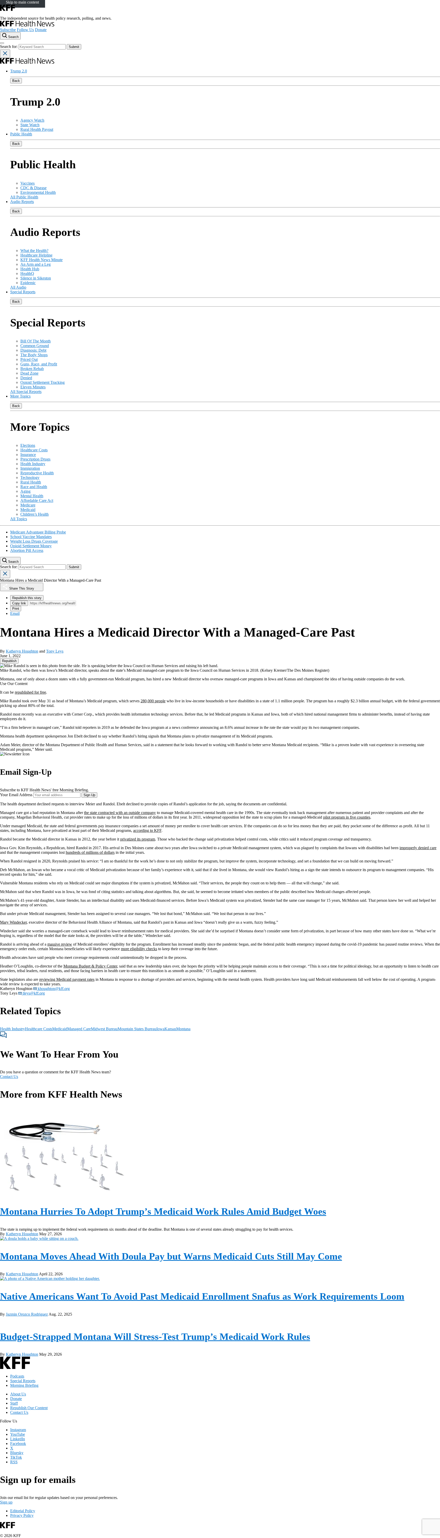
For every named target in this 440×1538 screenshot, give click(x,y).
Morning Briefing (24, 1385)
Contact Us (9, 1076)
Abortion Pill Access (26, 550)
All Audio (18, 287)
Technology (29, 477)
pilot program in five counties (346, 817)
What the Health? (34, 250)
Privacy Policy (22, 1515)
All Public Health (24, 197)
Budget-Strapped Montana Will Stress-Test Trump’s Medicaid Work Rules (155, 1336)
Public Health (21, 134)
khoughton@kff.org (53, 988)
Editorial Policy (22, 1511)
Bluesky (16, 1453)
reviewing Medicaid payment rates (66, 979)
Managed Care (79, 1029)
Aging (25, 491)
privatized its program (137, 839)
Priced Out (29, 359)
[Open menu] (2, 43)
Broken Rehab (32, 368)
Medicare (27, 505)
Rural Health (30, 482)
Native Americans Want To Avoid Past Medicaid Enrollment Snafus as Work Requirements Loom (202, 1296)
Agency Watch (32, 120)
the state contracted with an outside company (120, 812)
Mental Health (31, 496)
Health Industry (32, 464)
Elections (27, 445)
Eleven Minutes (33, 387)
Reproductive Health (37, 473)
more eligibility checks (139, 949)
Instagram (18, 1430)
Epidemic (28, 283)
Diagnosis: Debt (33, 350)
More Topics (20, 396)
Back (16, 81)
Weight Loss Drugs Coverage (34, 541)
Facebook (18, 1443)
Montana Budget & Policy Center (90, 966)
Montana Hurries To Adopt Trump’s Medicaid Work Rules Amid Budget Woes (163, 1211)
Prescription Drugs (35, 459)
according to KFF (147, 830)
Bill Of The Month (35, 341)
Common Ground (34, 346)
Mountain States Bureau (137, 1029)
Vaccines (27, 183)
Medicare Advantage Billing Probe (38, 532)
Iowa (160, 1029)
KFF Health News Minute (41, 260)
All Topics (18, 519)
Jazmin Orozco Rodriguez (27, 1314)
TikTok (16, 1457)
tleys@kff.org (33, 993)
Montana (183, 1029)
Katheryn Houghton (22, 651)
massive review (59, 944)
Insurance (28, 454)
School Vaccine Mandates (31, 537)
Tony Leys (54, 651)
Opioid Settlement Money (31, 546)
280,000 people (153, 701)
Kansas (170, 1029)
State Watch (29, 125)
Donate (41, 30)
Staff (14, 1403)
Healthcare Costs (34, 450)
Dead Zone (29, 373)
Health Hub (29, 269)
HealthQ (27, 273)
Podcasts (17, 1376)
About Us (18, 1394)
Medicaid (27, 509)
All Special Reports (26, 391)
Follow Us (25, 30)
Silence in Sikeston (35, 278)
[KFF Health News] (27, 25)
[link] (9, 661)
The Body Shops (34, 355)
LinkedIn (17, 1439)
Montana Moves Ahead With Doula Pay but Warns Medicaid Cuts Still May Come (171, 1256)
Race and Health (33, 487)
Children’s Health (34, 514)
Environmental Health (38, 192)
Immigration (30, 468)
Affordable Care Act (36, 500)
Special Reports (22, 292)
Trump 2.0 (18, 71)
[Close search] (5, 53)
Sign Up (89, 795)
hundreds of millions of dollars (90, 852)
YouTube (17, 1434)
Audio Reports (22, 201)
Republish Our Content (29, 1408)
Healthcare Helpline (36, 255)
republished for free (30, 692)
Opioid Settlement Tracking (42, 382)
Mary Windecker (13, 922)
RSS (14, 1462)
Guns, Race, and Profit (38, 364)
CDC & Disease (33, 188)
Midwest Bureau (104, 1029)
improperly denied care (418, 848)
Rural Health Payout (36, 129)
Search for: (9, 46)
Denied (26, 378)
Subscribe (8, 30)
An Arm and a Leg (35, 264)
